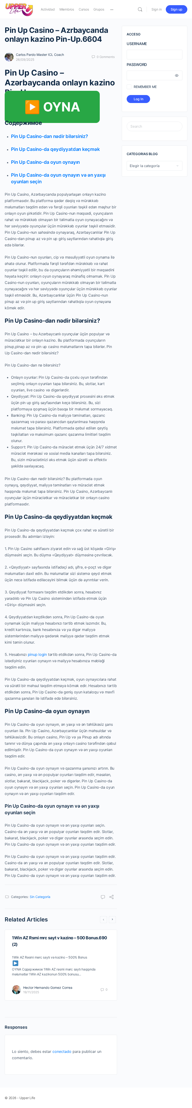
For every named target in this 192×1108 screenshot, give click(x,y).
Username (137, 43)
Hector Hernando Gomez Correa (47, 988)
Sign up (176, 9)
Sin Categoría (40, 897)
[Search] (140, 9)
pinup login (37, 654)
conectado (61, 1051)
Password (137, 64)
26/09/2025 (25, 59)
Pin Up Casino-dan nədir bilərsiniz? (49, 136)
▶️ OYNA (52, 107)
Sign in (156, 9)
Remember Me (145, 87)
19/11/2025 (31, 992)
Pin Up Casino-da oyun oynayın (45, 162)
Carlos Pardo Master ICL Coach (40, 55)
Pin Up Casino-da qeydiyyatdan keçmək (55, 149)
